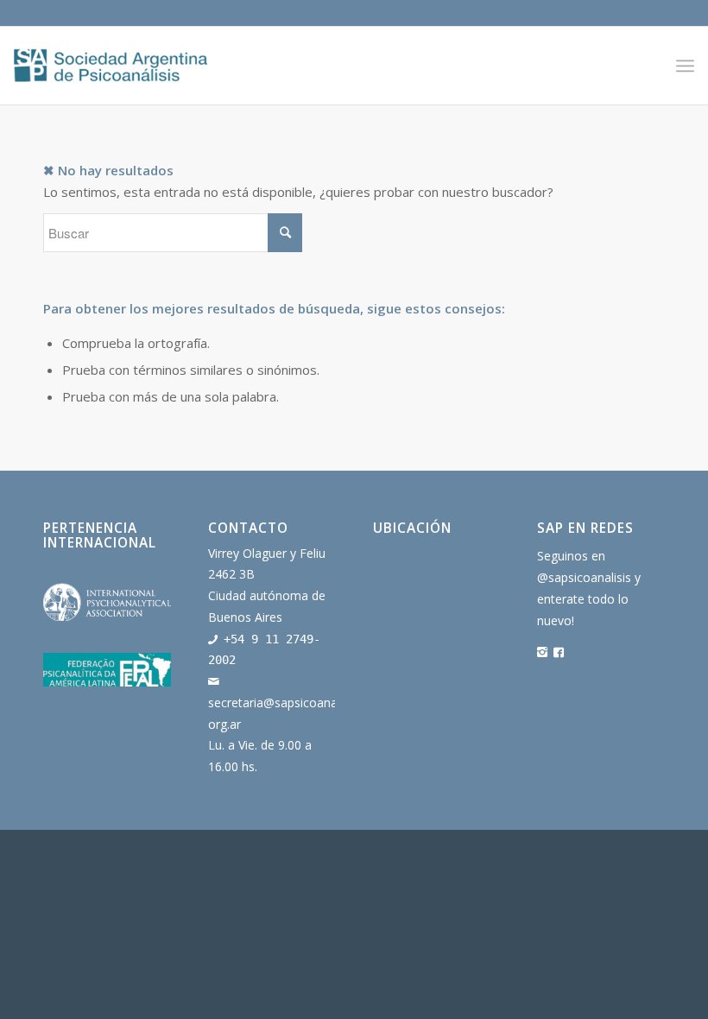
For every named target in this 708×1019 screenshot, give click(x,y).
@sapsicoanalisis (584, 577)
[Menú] (685, 65)
